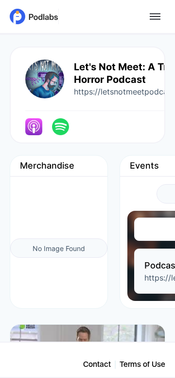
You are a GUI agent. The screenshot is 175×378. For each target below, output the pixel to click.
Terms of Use (142, 364)
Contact (97, 364)
